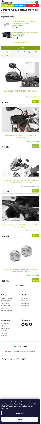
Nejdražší (23, 52)
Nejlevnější (15, 52)
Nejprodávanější (32, 52)
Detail (35, 101)
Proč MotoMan (5, 323)
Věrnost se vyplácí (6, 328)
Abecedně (5, 56)
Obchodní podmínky (6, 298)
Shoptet (18, 346)
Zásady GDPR (5, 308)
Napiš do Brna (25, 303)
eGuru (25, 346)
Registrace (24, 298)
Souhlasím (19, 419)
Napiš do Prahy (25, 306)
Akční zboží (7, 5)
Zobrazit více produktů (19, 42)
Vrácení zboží (5, 303)
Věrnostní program (6, 310)
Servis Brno (4, 331)
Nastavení (19, 413)
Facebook (4, 333)
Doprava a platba (6, 301)
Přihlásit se (24, 301)
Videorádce (20, 5)
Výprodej (32, 5)
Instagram (4, 336)
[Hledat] (27, 2)
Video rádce (4, 326)
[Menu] (37, 2)
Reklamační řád (5, 306)
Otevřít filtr (20, 48)
